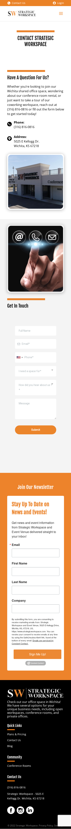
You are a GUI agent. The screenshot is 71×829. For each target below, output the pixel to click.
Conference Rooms (19, 766)
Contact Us (18, 3)
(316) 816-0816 (16, 787)
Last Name (19, 581)
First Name (19, 563)
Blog (10, 746)
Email (16, 544)
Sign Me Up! (37, 654)
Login (60, 3)
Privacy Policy (46, 825)
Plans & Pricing (16, 734)
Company (19, 600)
